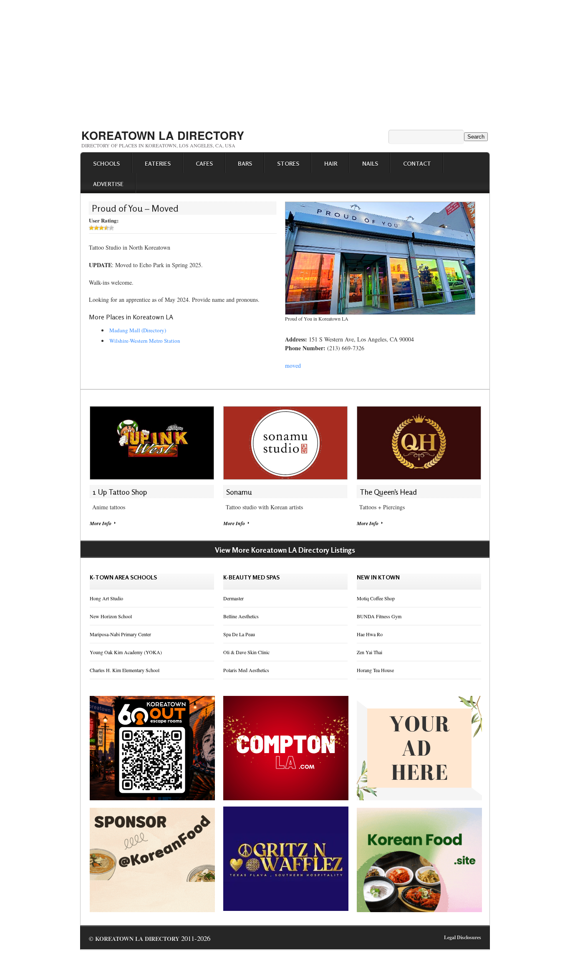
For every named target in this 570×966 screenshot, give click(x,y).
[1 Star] (91, 227)
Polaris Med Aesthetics (246, 670)
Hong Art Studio (106, 598)
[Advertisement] (285, 61)
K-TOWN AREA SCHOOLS (123, 577)
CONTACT (417, 163)
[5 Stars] (111, 227)
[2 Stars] (96, 227)
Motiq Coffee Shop (376, 598)
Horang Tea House (375, 670)
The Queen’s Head (388, 491)
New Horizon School (111, 616)
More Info (100, 523)
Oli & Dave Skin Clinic (246, 652)
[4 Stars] (106, 227)
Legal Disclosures (462, 937)
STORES (288, 163)
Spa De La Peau (239, 634)
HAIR (330, 163)
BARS (245, 163)
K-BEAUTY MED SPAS (251, 577)
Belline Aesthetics (241, 616)
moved (293, 365)
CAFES (204, 163)
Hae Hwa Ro (370, 634)
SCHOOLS (106, 163)
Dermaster (233, 598)
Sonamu (239, 491)
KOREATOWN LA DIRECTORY (162, 135)
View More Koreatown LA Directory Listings (285, 549)
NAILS (370, 163)
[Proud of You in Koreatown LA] (380, 312)
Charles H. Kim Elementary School (124, 670)
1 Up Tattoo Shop (120, 491)
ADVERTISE (108, 183)
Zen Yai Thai (369, 652)
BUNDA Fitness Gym (379, 616)
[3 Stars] (101, 227)
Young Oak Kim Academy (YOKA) (126, 652)
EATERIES (158, 163)
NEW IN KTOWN (378, 577)
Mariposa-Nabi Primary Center (120, 634)
